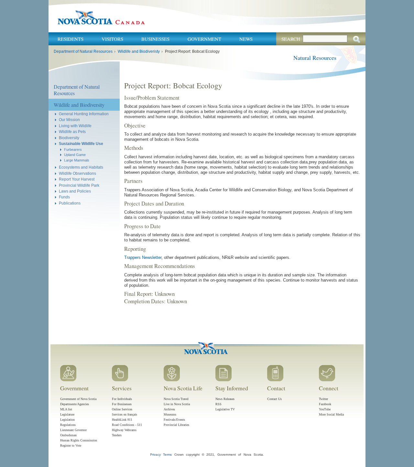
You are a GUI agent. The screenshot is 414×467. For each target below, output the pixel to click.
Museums (170, 414)
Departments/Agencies (74, 404)
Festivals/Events (174, 419)
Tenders (117, 435)
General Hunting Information (84, 114)
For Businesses (122, 404)
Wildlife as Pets (72, 131)
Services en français (124, 414)
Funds (64, 197)
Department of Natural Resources (83, 51)
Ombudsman (68, 435)
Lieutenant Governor (73, 430)
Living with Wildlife (75, 126)
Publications (70, 203)
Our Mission (69, 119)
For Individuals (122, 399)
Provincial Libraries (176, 425)
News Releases (224, 399)
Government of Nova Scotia (78, 399)
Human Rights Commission (78, 440)
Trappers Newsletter (142, 257)
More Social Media (331, 414)
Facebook (325, 404)
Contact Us (274, 399)
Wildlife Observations (77, 173)
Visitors (112, 39)
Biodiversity (69, 138)
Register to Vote (70, 445)
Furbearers (73, 149)
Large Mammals (76, 160)
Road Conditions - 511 (127, 425)
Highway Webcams (124, 430)
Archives (169, 409)
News (246, 39)
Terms (167, 454)
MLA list (66, 409)
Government (204, 39)
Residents (70, 39)
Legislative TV (225, 409)
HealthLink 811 (122, 419)
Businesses (155, 39)
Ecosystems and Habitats (81, 167)
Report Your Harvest (76, 179)
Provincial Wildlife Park (79, 185)
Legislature (67, 414)
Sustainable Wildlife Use (81, 143)
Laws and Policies (75, 191)
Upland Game (75, 155)
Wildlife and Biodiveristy (139, 51)
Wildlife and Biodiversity (79, 104)
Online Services (122, 409)
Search (290, 39)
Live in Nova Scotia (177, 404)
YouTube (325, 409)
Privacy (155, 454)
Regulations (68, 425)
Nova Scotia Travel (176, 399)
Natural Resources (314, 57)
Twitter (323, 399)
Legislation (67, 419)
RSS (218, 404)
